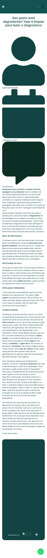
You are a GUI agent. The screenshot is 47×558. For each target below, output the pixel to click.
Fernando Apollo (11, 88)
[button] (43, 7)
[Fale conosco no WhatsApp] (41, 552)
